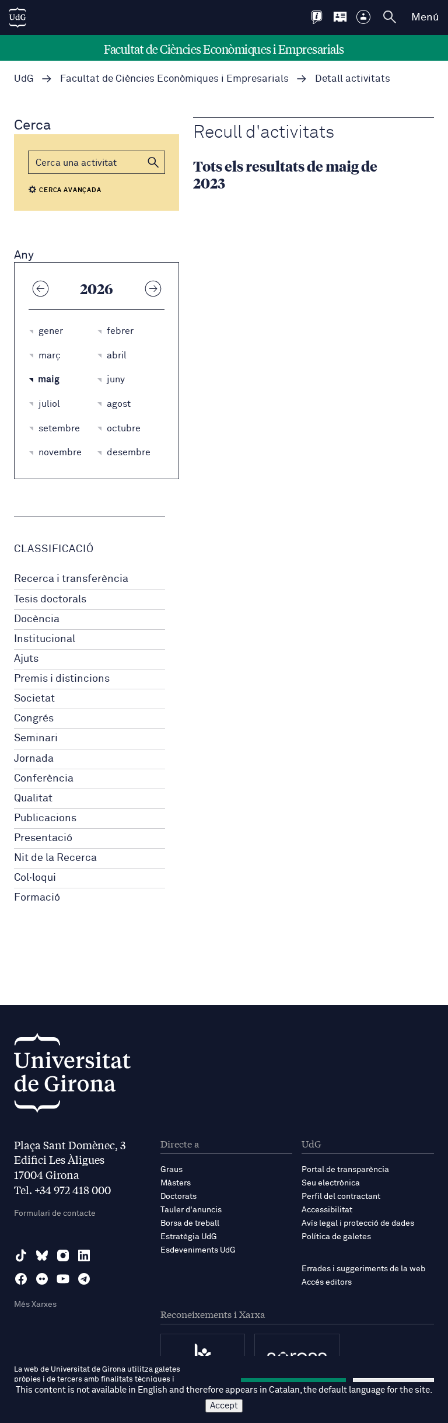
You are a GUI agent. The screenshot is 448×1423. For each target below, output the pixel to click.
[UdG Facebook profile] (21, 1279)
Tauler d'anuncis (191, 1210)
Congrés (34, 718)
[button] (153, 162)
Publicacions (45, 818)
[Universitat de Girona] (72, 1076)
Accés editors (327, 1282)
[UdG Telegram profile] (84, 1279)
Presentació (43, 838)
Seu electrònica (331, 1183)
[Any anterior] (40, 288)
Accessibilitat (327, 1210)
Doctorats (178, 1196)
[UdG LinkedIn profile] (84, 1255)
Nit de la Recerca (55, 858)
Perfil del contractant (341, 1196)
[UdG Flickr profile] (42, 1279)
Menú (425, 17)
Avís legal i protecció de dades (358, 1223)
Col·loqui (35, 878)
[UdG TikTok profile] (21, 1255)
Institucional (44, 639)
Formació (37, 897)
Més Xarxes (35, 1304)
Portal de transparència (345, 1170)
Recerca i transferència (71, 579)
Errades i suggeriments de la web (363, 1269)
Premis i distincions (62, 679)
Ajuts (26, 659)
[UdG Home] (17, 17)
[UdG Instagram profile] (63, 1255)
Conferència (44, 778)
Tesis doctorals (50, 599)
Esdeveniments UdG (198, 1250)
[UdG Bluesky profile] (42, 1255)
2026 (96, 288)
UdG (24, 79)
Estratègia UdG (188, 1237)
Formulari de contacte (55, 1213)
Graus (171, 1170)
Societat (34, 698)
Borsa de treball (189, 1223)
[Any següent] (152, 288)
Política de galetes (336, 1237)
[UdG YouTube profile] (63, 1279)
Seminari (36, 738)
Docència (37, 619)
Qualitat (33, 798)
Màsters (175, 1183)
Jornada (34, 759)
